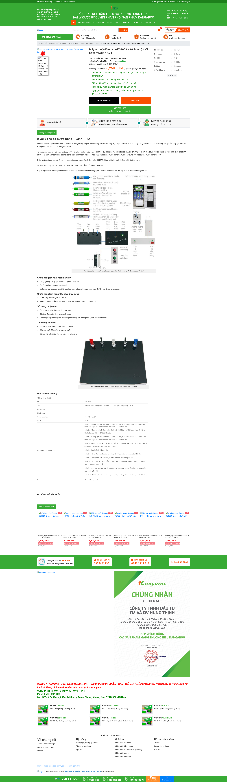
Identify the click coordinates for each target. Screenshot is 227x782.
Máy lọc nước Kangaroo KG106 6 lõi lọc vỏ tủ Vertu (126, 536)
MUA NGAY (136, 100)
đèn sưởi (76, 766)
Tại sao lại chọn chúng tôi (46, 744)
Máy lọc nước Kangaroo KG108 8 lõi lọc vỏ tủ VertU (177, 536)
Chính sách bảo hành (123, 743)
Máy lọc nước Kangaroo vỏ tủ (60, 43)
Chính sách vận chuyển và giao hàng (128, 750)
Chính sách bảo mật (122, 753)
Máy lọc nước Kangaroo (84, 43)
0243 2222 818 (140, 563)
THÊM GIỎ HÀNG (104, 100)
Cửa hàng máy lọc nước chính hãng (91, 22)
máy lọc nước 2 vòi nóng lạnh (118, 271)
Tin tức (109, 22)
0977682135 (183, 30)
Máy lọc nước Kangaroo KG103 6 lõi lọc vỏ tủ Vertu (75, 536)
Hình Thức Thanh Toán (45, 747)
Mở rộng (172, 75)
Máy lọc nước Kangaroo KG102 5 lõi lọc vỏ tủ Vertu (50, 536)
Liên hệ (135, 22)
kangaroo (52, 766)
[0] (159, 29)
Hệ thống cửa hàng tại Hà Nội (87, 743)
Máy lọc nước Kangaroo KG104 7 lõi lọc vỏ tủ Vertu (100, 536)
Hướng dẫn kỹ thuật (148, 22)
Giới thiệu (126, 22)
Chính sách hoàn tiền (123, 756)
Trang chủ (43, 43)
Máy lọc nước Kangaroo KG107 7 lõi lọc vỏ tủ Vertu (151, 536)
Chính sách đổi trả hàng (124, 746)
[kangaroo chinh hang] (75, 572)
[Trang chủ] (40, 771)
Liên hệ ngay (181, 562)
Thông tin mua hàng (83, 746)
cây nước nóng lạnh (64, 766)
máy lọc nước (42, 766)
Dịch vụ (117, 22)
